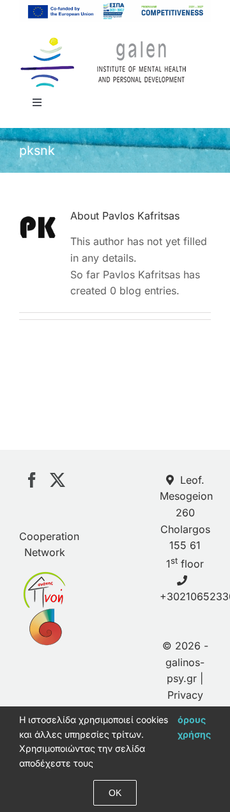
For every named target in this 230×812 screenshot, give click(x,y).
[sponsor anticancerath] (44, 616)
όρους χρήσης (194, 726)
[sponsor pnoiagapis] (44, 579)
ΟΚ (115, 793)
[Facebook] (32, 480)
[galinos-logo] (103, 40)
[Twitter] (57, 480)
